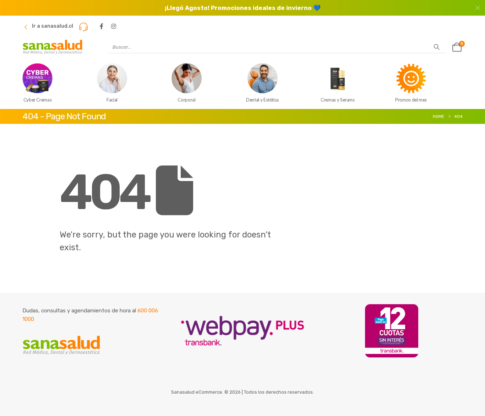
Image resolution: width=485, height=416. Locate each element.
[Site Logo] (52, 47)
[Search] (437, 47)
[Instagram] (114, 26)
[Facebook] (102, 26)
